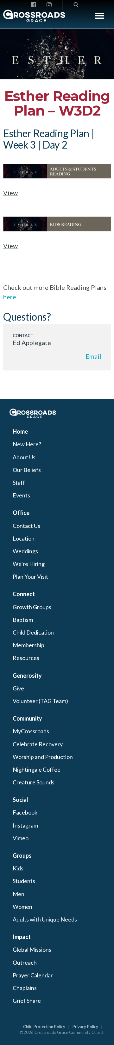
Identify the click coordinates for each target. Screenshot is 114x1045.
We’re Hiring (29, 563)
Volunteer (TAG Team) (40, 700)
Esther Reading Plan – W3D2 (57, 103)
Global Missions (32, 949)
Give (18, 688)
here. (10, 297)
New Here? (27, 444)
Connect (24, 593)
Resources (26, 657)
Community (27, 718)
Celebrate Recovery (38, 744)
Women (22, 906)
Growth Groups (32, 606)
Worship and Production (43, 756)
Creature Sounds (33, 782)
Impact (22, 936)
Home (20, 431)
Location (24, 538)
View (10, 192)
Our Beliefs (27, 469)
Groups (22, 855)
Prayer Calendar (33, 975)
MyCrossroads (31, 731)
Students (24, 880)
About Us (24, 457)
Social (20, 799)
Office (21, 512)
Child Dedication (33, 632)
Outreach (25, 962)
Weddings (25, 551)
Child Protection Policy (44, 1026)
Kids (18, 868)
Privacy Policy (85, 1026)
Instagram (25, 825)
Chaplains (25, 987)
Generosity (27, 675)
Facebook (25, 812)
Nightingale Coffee (36, 769)
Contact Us (26, 525)
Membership (28, 645)
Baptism (23, 619)
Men (18, 893)
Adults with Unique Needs (45, 919)
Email (93, 356)
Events (21, 495)
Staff (19, 482)
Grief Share (27, 1000)
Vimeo (20, 838)
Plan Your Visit (30, 576)
